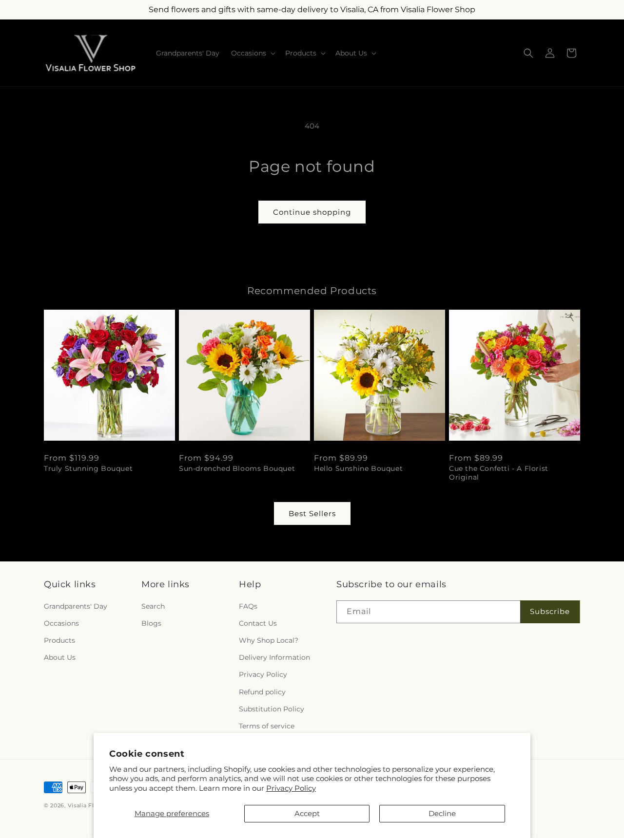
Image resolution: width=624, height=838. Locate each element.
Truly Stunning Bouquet (88, 468)
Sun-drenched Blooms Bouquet (237, 468)
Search (153, 606)
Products (59, 640)
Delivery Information (274, 657)
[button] (252, 53)
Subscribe (550, 611)
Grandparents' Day (75, 606)
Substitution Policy (271, 709)
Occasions (61, 623)
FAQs (248, 606)
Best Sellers (312, 513)
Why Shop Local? (268, 640)
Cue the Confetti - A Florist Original (498, 473)
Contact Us (258, 623)
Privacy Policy (291, 788)
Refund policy (262, 692)
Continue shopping (312, 212)
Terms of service (266, 726)
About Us (60, 657)
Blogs (151, 623)
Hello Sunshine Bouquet (358, 468)
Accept (307, 813)
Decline (442, 813)
